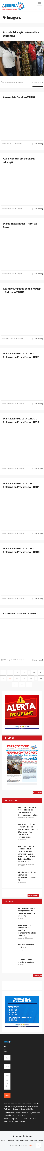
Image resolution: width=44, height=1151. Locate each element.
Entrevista (31, 817)
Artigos (21, 918)
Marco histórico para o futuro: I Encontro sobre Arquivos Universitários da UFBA (27, 811)
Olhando (31, 1145)
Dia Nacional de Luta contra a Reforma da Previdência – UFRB (21, 355)
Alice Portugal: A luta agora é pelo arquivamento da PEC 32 (27, 876)
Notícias (22, 865)
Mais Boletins (37, 793)
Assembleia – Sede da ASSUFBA (20, 613)
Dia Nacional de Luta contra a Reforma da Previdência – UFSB (21, 420)
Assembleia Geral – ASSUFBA (19, 97)
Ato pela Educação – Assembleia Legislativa (21, 33)
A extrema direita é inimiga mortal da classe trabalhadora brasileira (26, 912)
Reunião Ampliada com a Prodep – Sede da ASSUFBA (22, 290)
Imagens (20, 82)
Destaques (21, 817)
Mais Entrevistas (33, 895)
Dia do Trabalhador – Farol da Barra (20, 225)
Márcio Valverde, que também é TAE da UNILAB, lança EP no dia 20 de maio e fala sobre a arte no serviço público (28, 830)
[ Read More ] (37, 82)
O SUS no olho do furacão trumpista (26, 960)
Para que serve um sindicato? (26, 945)
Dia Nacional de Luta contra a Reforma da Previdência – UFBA (21, 485)
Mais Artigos (38, 976)
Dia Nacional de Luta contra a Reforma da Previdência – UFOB (21, 550)
